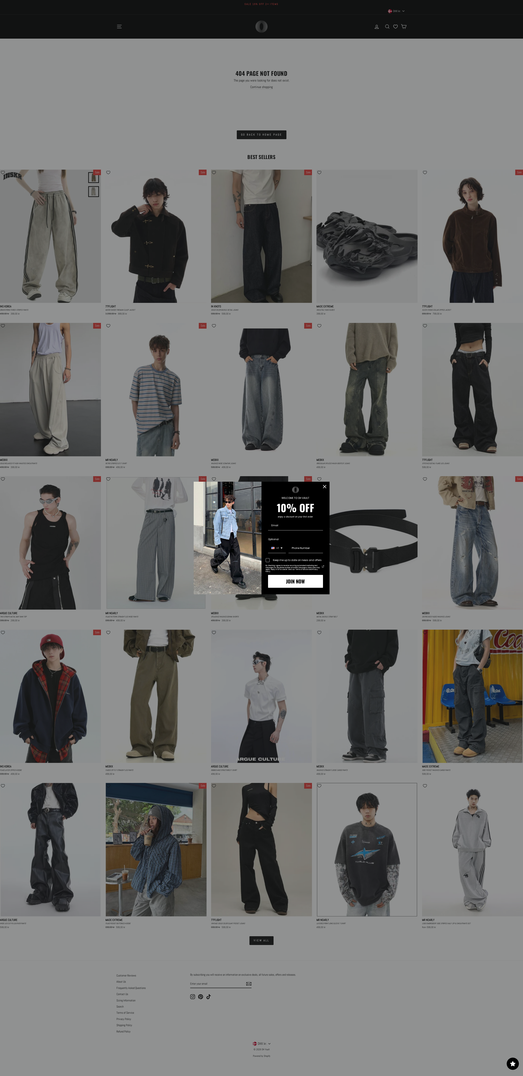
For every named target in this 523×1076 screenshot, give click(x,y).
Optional (273, 539)
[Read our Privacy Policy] (323, 566)
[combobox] (277, 548)
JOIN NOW (295, 581)
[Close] (325, 487)
